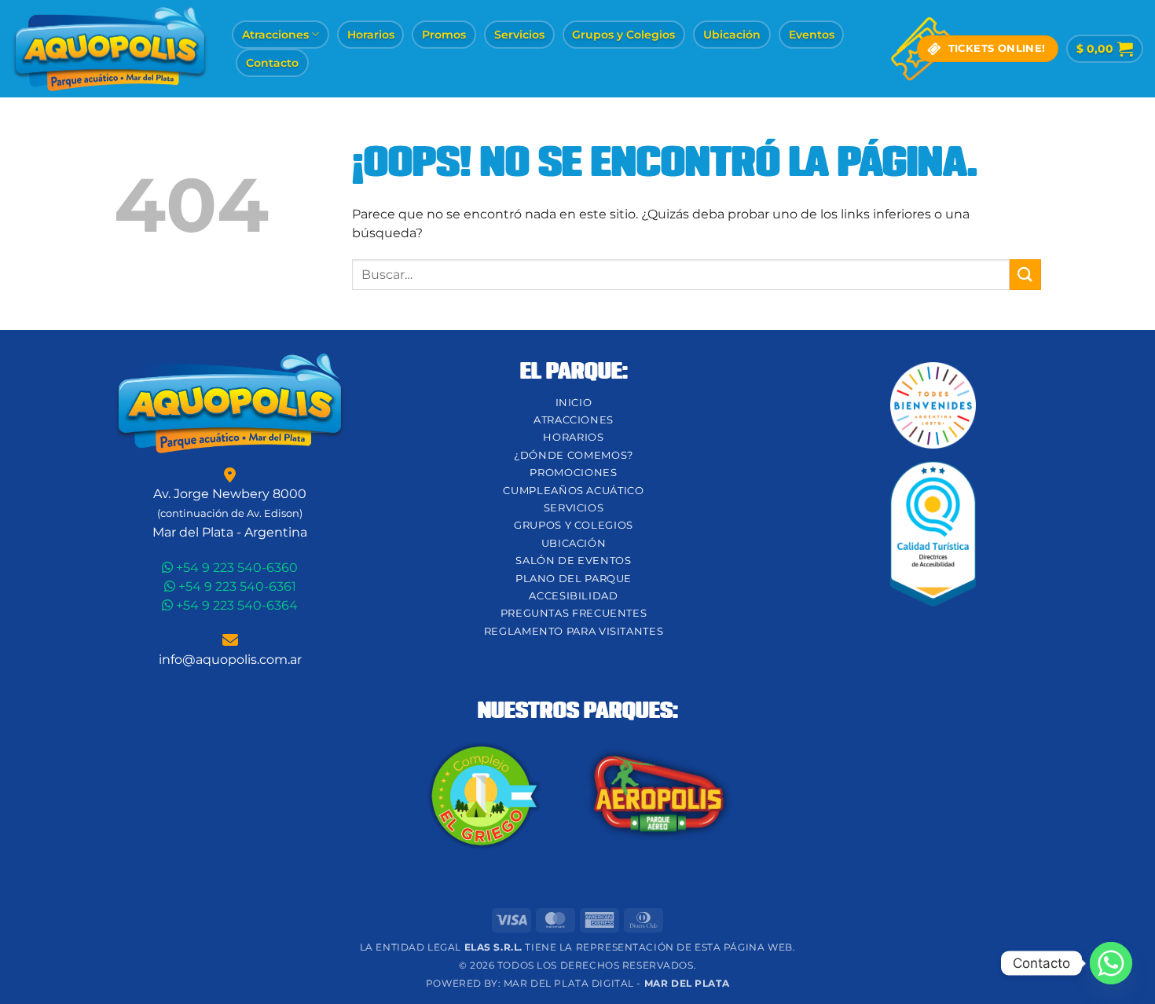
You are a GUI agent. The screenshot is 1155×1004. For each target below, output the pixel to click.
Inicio (574, 403)
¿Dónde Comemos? (573, 455)
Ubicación (732, 34)
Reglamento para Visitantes (574, 631)
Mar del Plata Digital (569, 983)
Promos (444, 34)
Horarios (370, 34)
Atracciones (275, 34)
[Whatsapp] (1111, 963)
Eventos (811, 34)
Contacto (272, 63)
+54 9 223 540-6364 (235, 605)
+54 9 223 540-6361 (235, 586)
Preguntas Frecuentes (573, 613)
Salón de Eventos (573, 560)
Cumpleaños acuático (573, 491)
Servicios (519, 34)
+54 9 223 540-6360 (235, 567)
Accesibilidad (573, 596)
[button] (1104, 49)
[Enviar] (1025, 274)
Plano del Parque (573, 578)
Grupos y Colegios (623, 34)
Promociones (573, 472)
